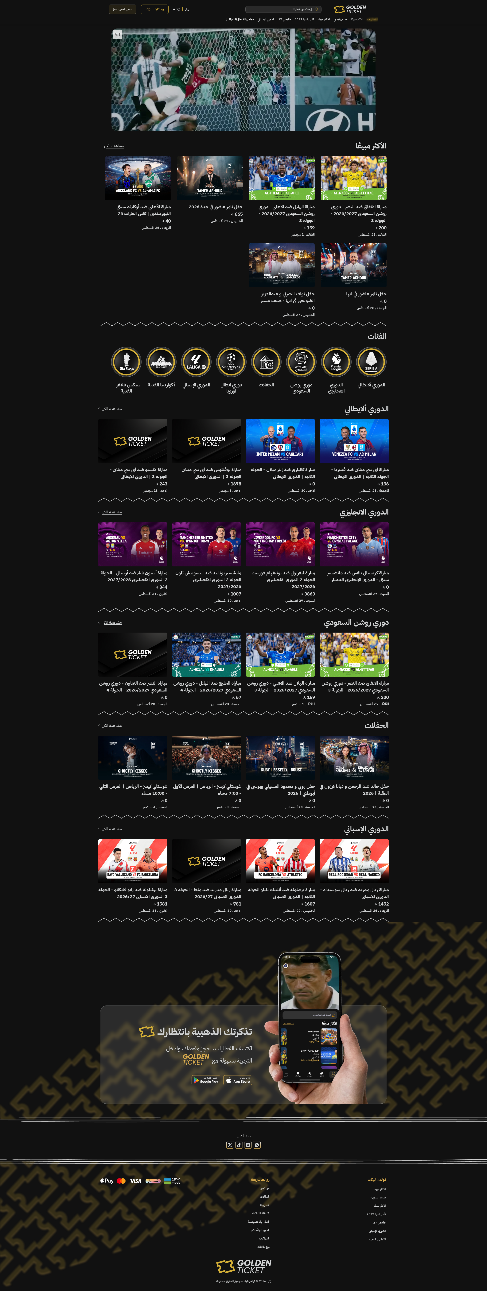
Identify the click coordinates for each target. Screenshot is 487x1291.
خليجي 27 (284, 19)
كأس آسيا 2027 (304, 19)
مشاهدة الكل (114, 146)
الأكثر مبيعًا (357, 19)
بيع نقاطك (263, 1247)
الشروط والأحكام (260, 1230)
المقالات (265, 1196)
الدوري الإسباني (266, 19)
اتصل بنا (265, 1205)
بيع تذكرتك (158, 9)
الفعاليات (372, 19)
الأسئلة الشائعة (261, 1213)
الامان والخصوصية (259, 1222)
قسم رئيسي (340, 19)
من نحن (265, 1188)
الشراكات (264, 1238)
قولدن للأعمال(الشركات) (240, 19)
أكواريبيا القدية (377, 1239)
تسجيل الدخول (125, 9)
